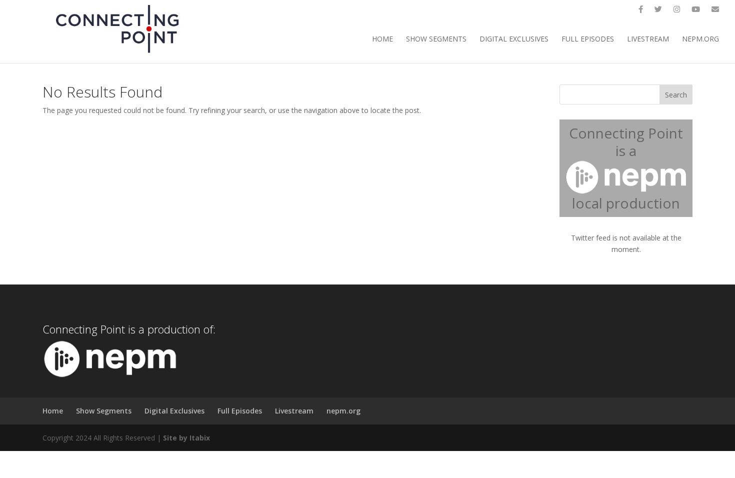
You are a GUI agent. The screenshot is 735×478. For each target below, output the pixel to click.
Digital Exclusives (514, 40)
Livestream (648, 40)
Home (382, 40)
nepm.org (700, 40)
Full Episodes (588, 40)
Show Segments (436, 40)
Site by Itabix (186, 437)
